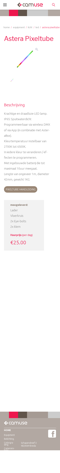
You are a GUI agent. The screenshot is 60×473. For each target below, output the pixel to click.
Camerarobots (9, 449)
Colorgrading (8, 443)
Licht (30, 27)
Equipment (19, 27)
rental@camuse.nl (36, 454)
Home (7, 27)
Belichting (9, 439)
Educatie (8, 454)
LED (37, 27)
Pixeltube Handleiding (21, 189)
